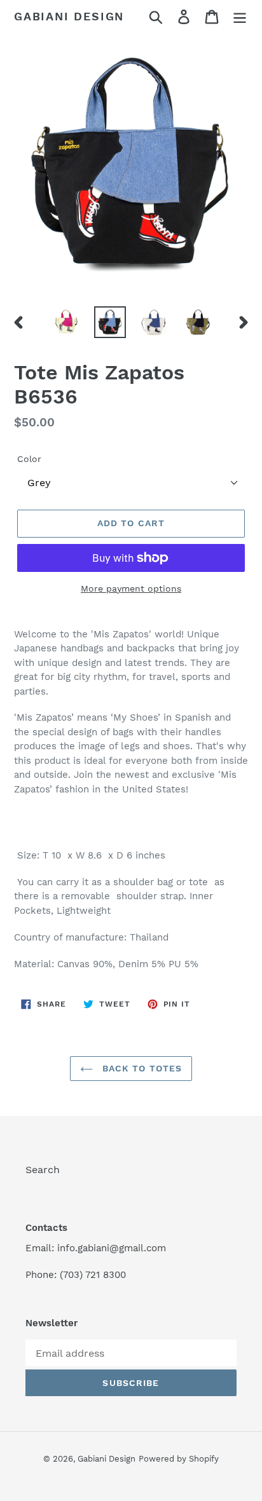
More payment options (131, 588)
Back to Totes (141, 1068)
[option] (66, 322)
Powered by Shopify (179, 1459)
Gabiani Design (69, 16)
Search (42, 1170)
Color (29, 459)
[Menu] (240, 17)
